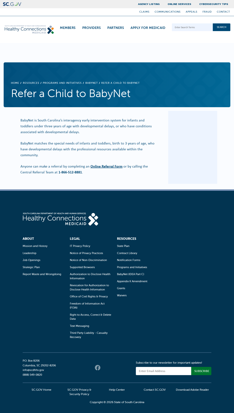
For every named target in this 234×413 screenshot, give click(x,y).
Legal (75, 238)
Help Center (117, 389)
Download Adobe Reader (192, 389)
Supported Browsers (82, 267)
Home (15, 83)
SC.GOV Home (41, 389)
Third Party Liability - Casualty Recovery (89, 335)
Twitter (105, 367)
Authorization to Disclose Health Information (90, 276)
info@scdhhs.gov (33, 370)
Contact (223, 11)
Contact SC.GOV (155, 389)
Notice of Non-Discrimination (88, 260)
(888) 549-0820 (32, 374)
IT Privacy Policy (80, 246)
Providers (91, 28)
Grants (121, 288)
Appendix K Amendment (132, 281)
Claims (144, 11)
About (28, 238)
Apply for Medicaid (148, 28)
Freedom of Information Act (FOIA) (87, 305)
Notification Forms (128, 260)
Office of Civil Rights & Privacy (89, 296)
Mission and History (35, 246)
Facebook (97, 367)
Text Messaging (79, 326)
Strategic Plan (31, 267)
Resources (31, 83)
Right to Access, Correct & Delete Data (90, 317)
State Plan (123, 246)
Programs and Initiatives (62, 83)
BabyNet (91, 83)
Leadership (29, 253)
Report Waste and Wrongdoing (42, 274)
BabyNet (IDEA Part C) (130, 274)
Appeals (191, 11)
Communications (168, 11)
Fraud (207, 11)
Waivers (122, 295)
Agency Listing (149, 4)
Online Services (179, 4)
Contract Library (127, 253)
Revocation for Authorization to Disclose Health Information (89, 287)
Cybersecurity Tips (213, 4)
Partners (115, 28)
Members (68, 28)
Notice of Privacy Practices (86, 253)
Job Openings (31, 260)
